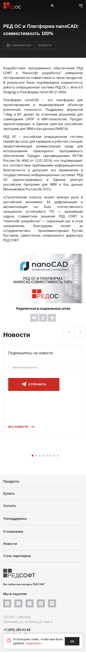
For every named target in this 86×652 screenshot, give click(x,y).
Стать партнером (17, 556)
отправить (37, 384)
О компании (13, 531)
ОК (72, 641)
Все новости (18, 427)
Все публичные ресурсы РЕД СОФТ (24, 584)
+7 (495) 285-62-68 (16, 630)
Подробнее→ (35, 643)
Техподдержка (15, 518)
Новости (10, 543)
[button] (69, 332)
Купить (9, 493)
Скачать (9, 505)
